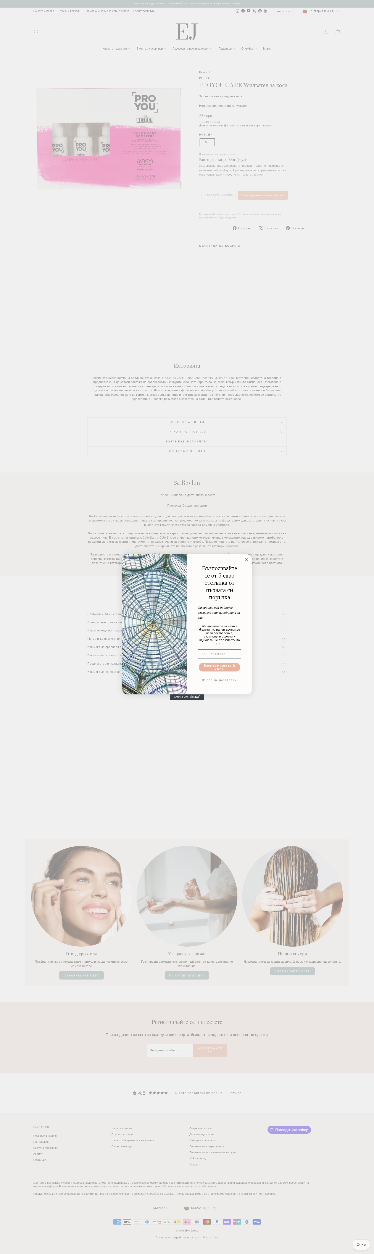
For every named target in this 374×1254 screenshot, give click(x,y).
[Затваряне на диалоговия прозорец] (246, 560)
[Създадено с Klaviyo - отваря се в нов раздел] (187, 697)
